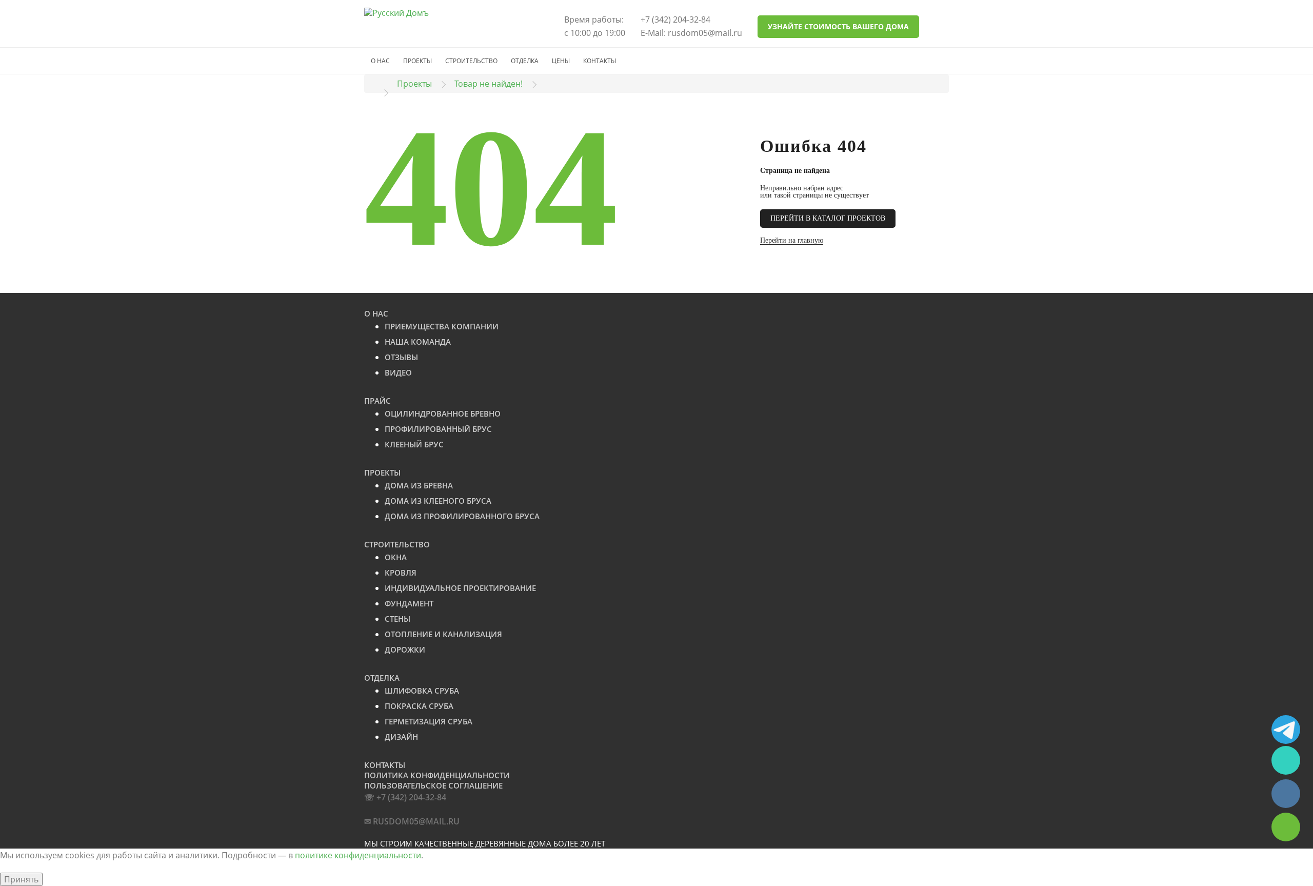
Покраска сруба (419, 706)
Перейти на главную (791, 240)
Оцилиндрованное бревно (443, 413)
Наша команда (418, 342)
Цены (561, 60)
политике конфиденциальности (358, 855)
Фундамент (409, 603)
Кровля (400, 572)
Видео (398, 372)
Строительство (471, 60)
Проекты (417, 60)
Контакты (599, 60)
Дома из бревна (419, 485)
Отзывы (401, 357)
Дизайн (401, 737)
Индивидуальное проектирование (460, 588)
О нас (380, 60)
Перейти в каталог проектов (827, 218)
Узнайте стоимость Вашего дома (838, 26)
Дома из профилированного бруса (462, 516)
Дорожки (405, 649)
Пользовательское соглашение (433, 785)
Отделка (525, 60)
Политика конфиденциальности (437, 775)
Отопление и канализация (443, 634)
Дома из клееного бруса (438, 501)
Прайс (377, 401)
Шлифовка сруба (422, 690)
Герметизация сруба (428, 721)
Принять (21, 879)
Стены (397, 619)
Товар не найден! (488, 83)
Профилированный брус (438, 429)
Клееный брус (414, 444)
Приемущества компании (442, 326)
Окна (396, 557)
